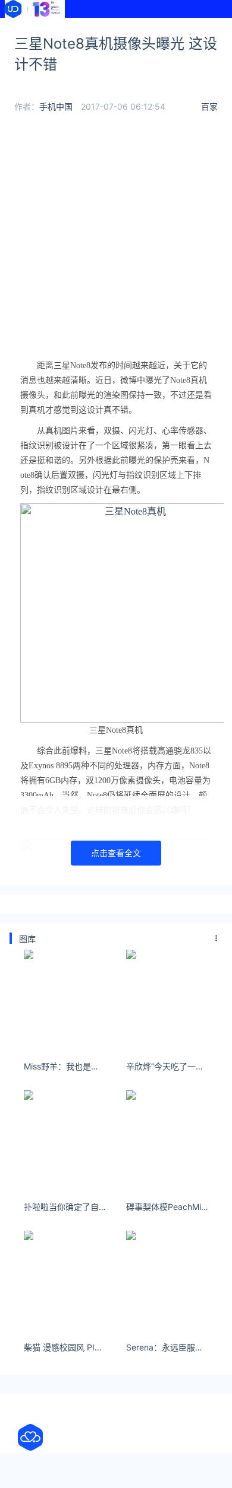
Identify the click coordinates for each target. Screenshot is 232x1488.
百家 (209, 106)
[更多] (216, 938)
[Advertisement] (116, 236)
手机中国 (56, 106)
